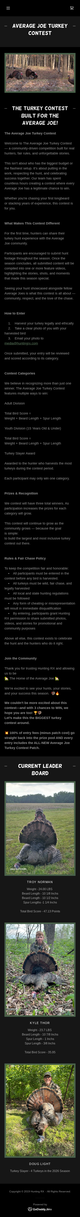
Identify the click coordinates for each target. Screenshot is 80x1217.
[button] (8, 8)
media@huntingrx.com (21, 343)
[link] (40, 1208)
